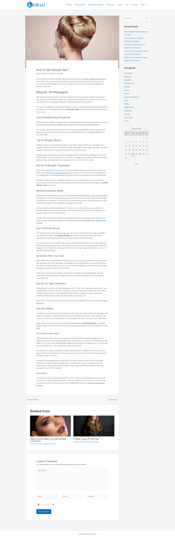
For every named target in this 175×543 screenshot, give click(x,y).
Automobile (128, 73)
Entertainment (129, 83)
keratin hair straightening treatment (58, 173)
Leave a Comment (42, 74)
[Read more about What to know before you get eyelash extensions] (50, 426)
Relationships (129, 107)
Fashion (53, 74)
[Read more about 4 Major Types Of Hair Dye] (93, 426)
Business (127, 77)
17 (126, 150)
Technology (128, 118)
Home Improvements (131, 97)
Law (125, 100)
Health (126, 94)
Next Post (113, 400)
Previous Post (32, 400)
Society (127, 114)
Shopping (127, 111)
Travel (126, 121)
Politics (127, 104)
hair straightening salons (95, 79)
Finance (127, 90)
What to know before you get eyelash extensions (48, 440)
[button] (146, 4)
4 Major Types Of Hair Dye (86, 439)
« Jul (135, 164)
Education (127, 80)
